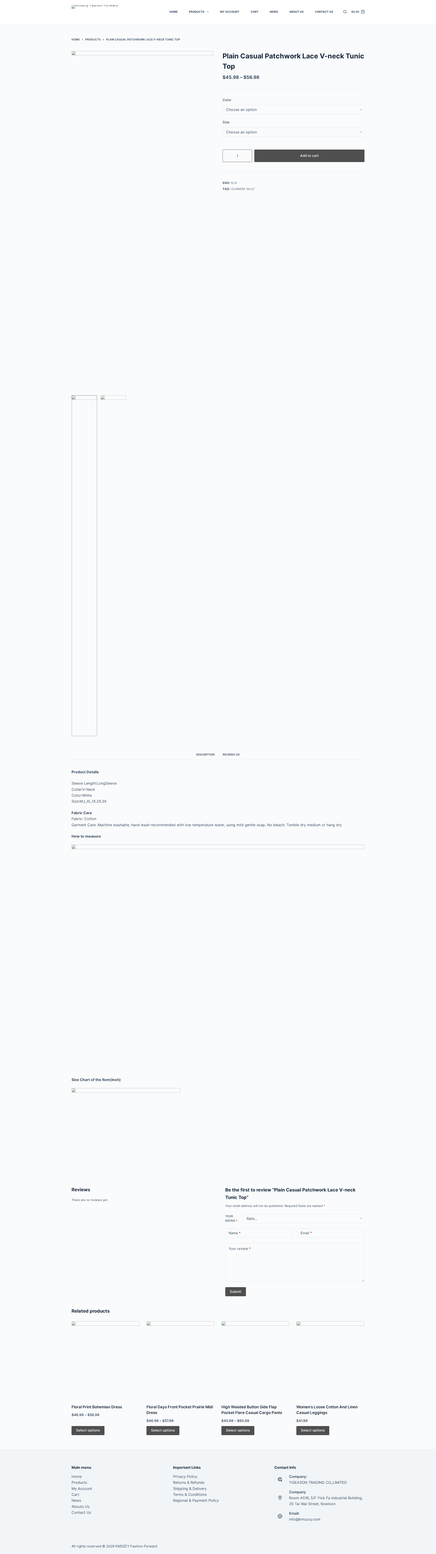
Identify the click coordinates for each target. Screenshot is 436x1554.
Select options (88, 1430)
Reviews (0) (231, 754)
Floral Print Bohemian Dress (97, 1407)
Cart (75, 1494)
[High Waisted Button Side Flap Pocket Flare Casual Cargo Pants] (255, 1360)
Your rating (231, 1218)
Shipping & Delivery (190, 1488)
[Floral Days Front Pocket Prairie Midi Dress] (180, 1360)
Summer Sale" (243, 189)
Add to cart (309, 155)
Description (205, 754)
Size (226, 122)
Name (235, 1233)
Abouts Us (80, 1506)
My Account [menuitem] (229, 11)
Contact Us (81, 1512)
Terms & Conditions (190, 1494)
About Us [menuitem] (296, 11)
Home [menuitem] (173, 11)
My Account (82, 1488)
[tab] (205, 755)
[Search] (345, 11)
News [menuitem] (274, 11)
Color (227, 100)
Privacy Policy (185, 1476)
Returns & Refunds (188, 1482)
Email (306, 1233)
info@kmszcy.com (304, 1519)
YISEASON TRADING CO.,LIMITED (318, 1482)
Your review (240, 1248)
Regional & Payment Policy (196, 1500)
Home (77, 1476)
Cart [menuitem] (254, 11)
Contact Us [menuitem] (324, 11)
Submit (235, 1291)
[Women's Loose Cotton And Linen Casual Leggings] (330, 1360)
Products (79, 1482)
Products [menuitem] (196, 11)
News (76, 1500)
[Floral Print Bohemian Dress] (106, 1360)
